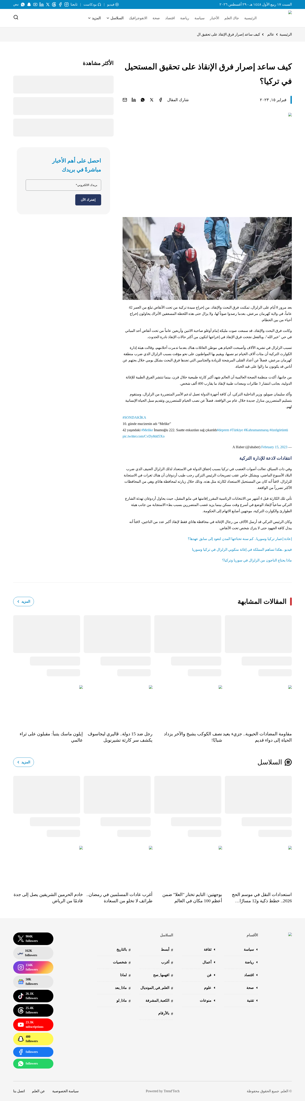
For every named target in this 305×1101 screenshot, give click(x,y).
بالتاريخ (124, 949)
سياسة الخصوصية (65, 1091)
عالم (270, 34)
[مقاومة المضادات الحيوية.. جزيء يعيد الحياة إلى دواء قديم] (257, 705)
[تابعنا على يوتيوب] (35, 4)
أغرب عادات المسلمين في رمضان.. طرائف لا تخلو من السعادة (119, 897)
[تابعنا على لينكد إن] (41, 4)
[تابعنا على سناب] (29, 4)
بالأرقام (165, 1013)
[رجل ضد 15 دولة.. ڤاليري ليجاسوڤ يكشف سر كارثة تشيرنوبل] (117, 705)
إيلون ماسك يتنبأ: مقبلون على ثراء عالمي (51, 737)
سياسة (199, 18)
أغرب (167, 962)
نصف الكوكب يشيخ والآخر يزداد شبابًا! (193, 737)
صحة (156, 18)
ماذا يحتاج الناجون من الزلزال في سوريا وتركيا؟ (257, 560)
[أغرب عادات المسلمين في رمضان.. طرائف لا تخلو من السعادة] (117, 865)
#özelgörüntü (278, 430)
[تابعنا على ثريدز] (54, 4)
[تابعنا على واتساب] (23, 4)
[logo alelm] (278, 18)
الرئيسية (250, 18)
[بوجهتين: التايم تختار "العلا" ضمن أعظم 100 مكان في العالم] (187, 865)
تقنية (250, 1000)
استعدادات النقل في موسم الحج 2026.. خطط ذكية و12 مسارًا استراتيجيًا (262, 898)
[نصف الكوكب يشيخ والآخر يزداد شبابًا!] (187, 705)
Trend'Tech (172, 1091)
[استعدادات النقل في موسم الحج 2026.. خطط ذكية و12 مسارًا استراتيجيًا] (257, 865)
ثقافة (207, 949)
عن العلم (38, 1091)
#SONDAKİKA (134, 417)
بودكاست (90, 4)
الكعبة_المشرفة (159, 1001)
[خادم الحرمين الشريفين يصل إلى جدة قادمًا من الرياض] (48, 865)
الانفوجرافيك (138, 18)
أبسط (167, 949)
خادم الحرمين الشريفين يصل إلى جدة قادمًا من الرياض (48, 897)
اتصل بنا (19, 1091)
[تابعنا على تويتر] (48, 4)
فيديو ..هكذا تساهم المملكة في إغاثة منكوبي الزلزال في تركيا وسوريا (242, 549)
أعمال (207, 962)
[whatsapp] (142, 100)
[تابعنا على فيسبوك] (60, 4)
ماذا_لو (124, 1001)
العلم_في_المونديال (156, 988)
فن (209, 975)
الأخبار (214, 18)
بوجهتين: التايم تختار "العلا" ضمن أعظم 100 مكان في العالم (192, 897)
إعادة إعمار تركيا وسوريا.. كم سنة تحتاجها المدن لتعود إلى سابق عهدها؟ (240, 539)
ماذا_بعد (123, 988)
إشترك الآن (88, 199)
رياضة (184, 18)
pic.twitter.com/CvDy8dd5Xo (144, 436)
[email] (125, 100)
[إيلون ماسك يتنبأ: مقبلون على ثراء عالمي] (48, 705)
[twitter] (151, 100)
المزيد (25, 601)
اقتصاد (170, 18)
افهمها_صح (163, 975)
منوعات (205, 1000)
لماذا (125, 975)
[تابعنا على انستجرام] (66, 4)
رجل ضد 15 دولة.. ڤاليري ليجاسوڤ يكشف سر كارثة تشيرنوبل (120, 737)
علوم (207, 988)
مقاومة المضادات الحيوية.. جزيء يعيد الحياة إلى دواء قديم (257, 737)
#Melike (147, 430)
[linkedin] (134, 100)
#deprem (223, 430)
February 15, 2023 (274, 447)
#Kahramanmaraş (256, 430)
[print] (160, 100)
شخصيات (122, 962)
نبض (16, 4)
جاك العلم (231, 18)
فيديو (110, 4)
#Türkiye (236, 430)
